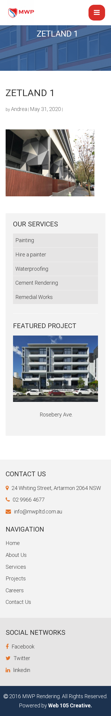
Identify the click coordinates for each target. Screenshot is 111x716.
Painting (24, 240)
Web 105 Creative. (70, 705)
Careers (15, 590)
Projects (16, 578)
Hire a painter (30, 254)
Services (16, 567)
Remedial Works (34, 297)
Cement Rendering (36, 283)
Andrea (19, 109)
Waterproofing (31, 269)
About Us (16, 555)
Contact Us (18, 602)
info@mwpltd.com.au (38, 511)
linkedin (21, 670)
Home (13, 543)
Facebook (23, 646)
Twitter (22, 658)
